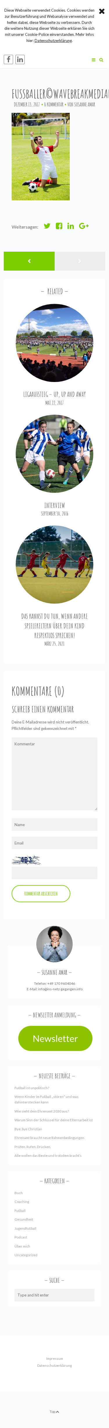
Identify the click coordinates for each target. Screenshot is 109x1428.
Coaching (22, 1201)
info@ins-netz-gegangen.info (60, 989)
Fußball (20, 1210)
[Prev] (29, 261)
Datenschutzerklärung (54, 1365)
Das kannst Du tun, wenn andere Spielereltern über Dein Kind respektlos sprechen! (54, 626)
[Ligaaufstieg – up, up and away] (55, 343)
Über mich (22, 1246)
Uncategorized (26, 1255)
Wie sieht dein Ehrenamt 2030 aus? (42, 1111)
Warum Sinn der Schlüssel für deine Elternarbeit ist (54, 1120)
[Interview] (55, 454)
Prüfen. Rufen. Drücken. (33, 1147)
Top (53, 1411)
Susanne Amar (84, 104)
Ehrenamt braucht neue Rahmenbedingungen (49, 1138)
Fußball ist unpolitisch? (32, 1088)
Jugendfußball (25, 1228)
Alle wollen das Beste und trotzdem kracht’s (48, 1155)
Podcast (21, 1237)
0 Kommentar (53, 104)
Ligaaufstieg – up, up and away (54, 394)
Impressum (54, 1358)
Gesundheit (24, 1219)
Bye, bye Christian (28, 1129)
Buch (19, 1193)
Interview (54, 505)
